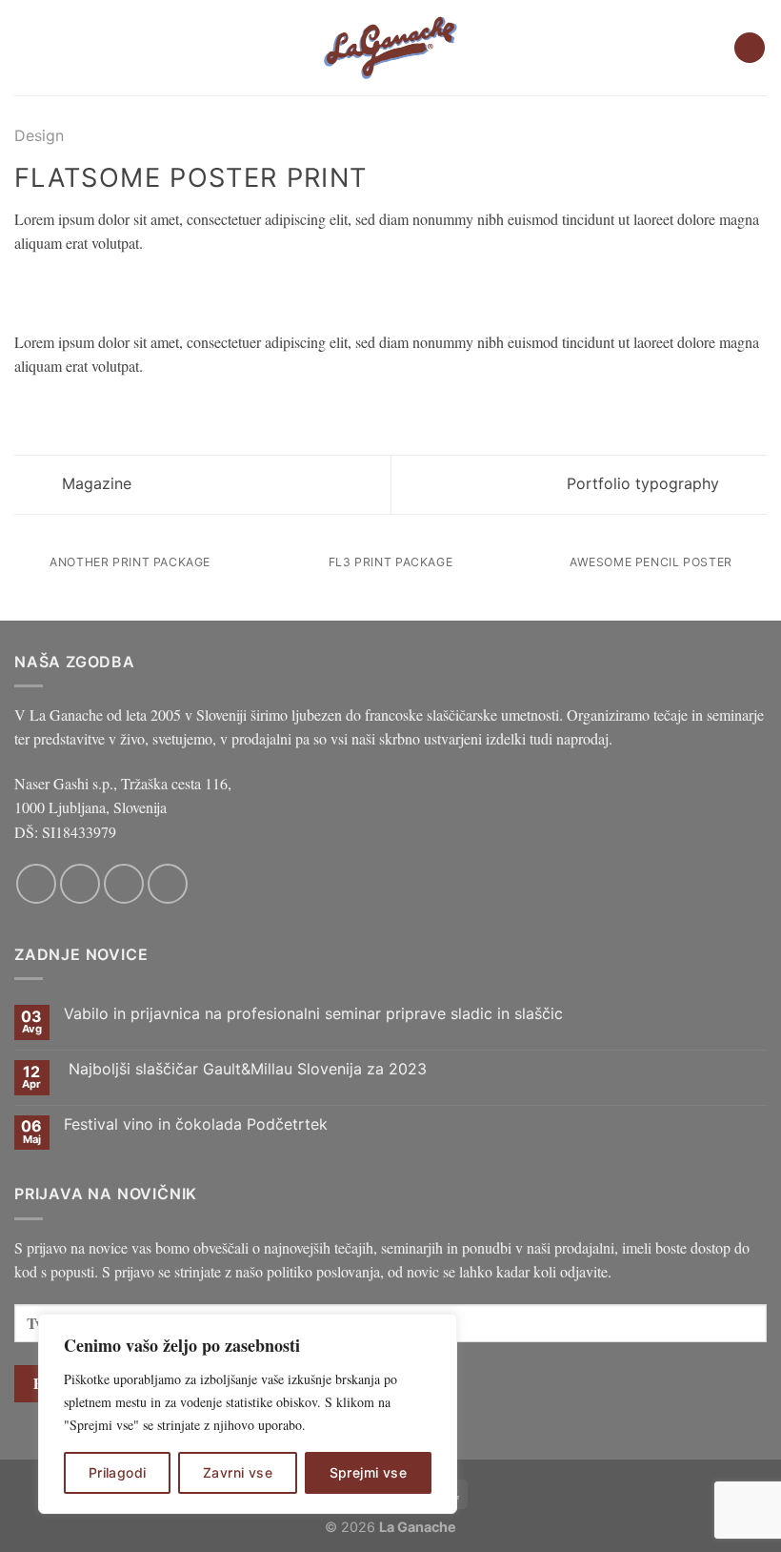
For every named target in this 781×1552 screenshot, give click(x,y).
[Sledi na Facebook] (36, 884)
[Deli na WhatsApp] (25, 287)
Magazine (94, 483)
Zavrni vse (237, 1472)
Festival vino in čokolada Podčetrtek (196, 1124)
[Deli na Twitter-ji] (72, 287)
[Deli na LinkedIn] (142, 287)
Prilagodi (118, 1472)
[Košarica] (749, 48)
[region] (247, 1414)
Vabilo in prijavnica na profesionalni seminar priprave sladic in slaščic (313, 1014)
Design (39, 135)
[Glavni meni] (25, 47)
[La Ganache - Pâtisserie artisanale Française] (390, 48)
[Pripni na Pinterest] (119, 287)
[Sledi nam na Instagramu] (80, 884)
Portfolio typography (645, 483)
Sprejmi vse (369, 1472)
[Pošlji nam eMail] (124, 884)
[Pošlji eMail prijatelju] (95, 287)
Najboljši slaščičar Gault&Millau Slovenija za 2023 (245, 1069)
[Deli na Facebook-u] (49, 287)
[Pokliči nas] (168, 884)
